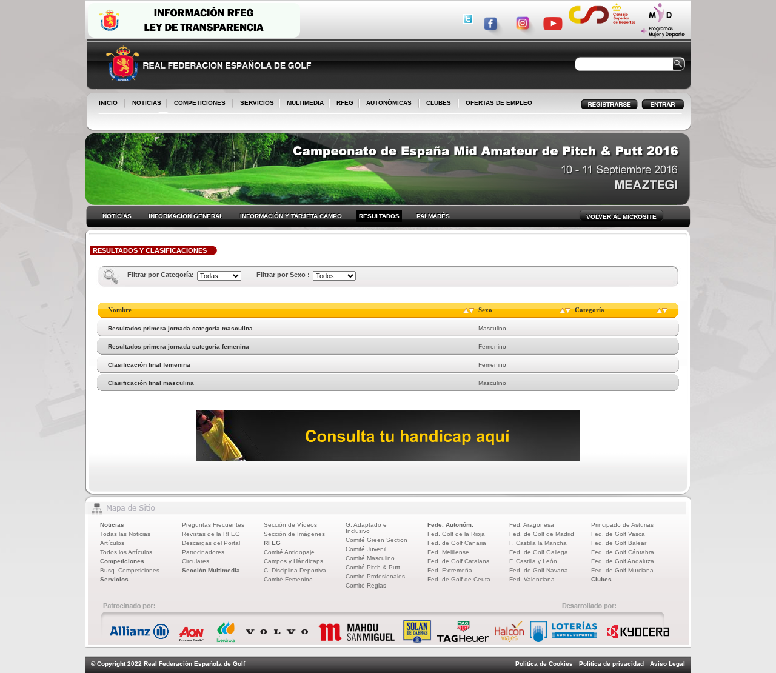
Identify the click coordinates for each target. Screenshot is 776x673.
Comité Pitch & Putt (373, 567)
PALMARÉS (433, 216)
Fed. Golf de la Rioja (456, 534)
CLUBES (438, 102)
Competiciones (122, 561)
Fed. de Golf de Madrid (541, 534)
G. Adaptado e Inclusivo (366, 527)
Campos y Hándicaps (293, 561)
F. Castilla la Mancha (538, 543)
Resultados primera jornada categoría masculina (180, 328)
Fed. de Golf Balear (618, 543)
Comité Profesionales (375, 576)
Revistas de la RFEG (211, 534)
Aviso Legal (667, 663)
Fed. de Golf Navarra (538, 570)
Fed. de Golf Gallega (538, 552)
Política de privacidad (611, 663)
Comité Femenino (288, 579)
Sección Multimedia (211, 570)
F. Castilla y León (533, 561)
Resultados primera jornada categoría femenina (178, 346)
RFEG (342, 103)
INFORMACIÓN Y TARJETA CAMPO (291, 216)
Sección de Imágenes (294, 534)
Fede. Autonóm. (450, 524)
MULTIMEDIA (303, 103)
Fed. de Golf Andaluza (622, 561)
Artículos (112, 543)
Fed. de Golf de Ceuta (458, 579)
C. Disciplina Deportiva (295, 570)
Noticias (112, 524)
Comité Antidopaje (289, 552)
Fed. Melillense (448, 552)
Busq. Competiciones (129, 570)
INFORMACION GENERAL (186, 216)
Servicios (114, 579)
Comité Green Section (376, 540)
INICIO (108, 102)
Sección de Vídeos (290, 524)
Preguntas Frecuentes (213, 524)
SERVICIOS (254, 103)
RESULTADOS (379, 216)
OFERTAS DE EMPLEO (499, 102)
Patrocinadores (203, 552)
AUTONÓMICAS (389, 102)
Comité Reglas (366, 585)
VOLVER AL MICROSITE (621, 216)
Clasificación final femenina (149, 364)
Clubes (601, 579)
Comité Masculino (370, 558)
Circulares (195, 561)
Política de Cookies (544, 663)
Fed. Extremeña (449, 570)
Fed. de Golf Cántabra (622, 552)
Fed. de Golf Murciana (622, 570)
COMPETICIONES (200, 102)
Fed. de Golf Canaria (456, 543)
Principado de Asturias (622, 524)
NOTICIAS (144, 103)
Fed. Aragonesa (531, 524)
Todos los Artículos (126, 552)
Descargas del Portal (211, 543)
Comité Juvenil (366, 549)
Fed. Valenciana (532, 579)
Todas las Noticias (125, 534)
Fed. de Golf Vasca (618, 534)
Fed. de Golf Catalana (458, 561)
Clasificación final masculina (151, 383)
